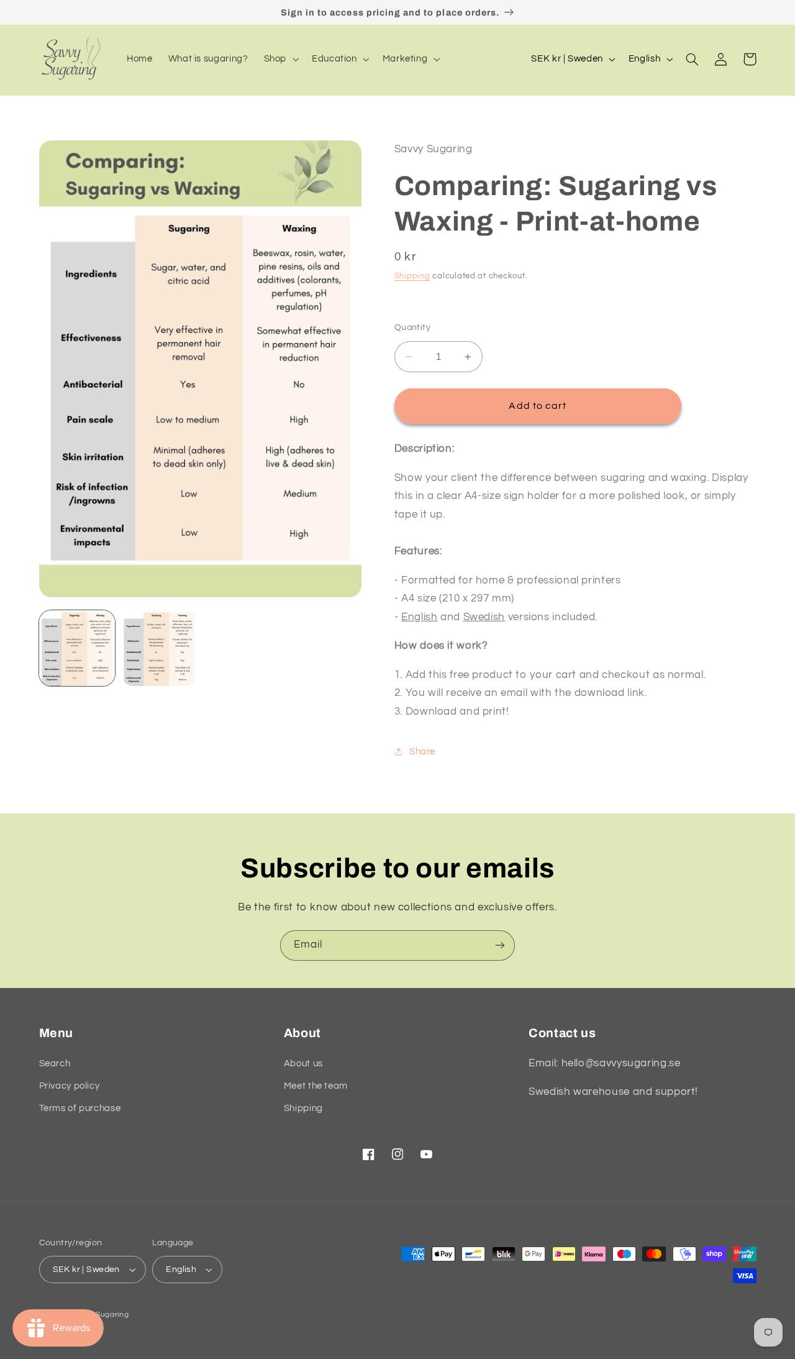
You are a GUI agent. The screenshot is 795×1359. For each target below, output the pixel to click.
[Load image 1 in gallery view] (77, 648)
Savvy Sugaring (100, 1314)
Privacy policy (69, 1086)
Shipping (412, 276)
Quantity (412, 327)
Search (55, 1063)
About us (303, 1063)
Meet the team (316, 1086)
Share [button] (422, 751)
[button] (280, 59)
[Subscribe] (500, 945)
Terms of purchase (80, 1108)
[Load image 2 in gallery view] (159, 648)
